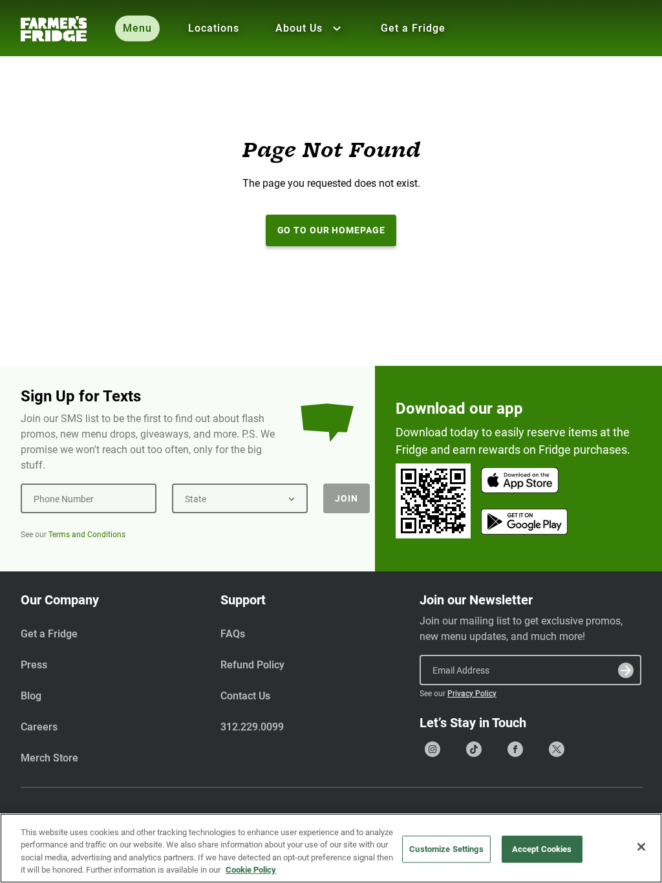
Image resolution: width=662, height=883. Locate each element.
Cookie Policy (251, 870)
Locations (213, 28)
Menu (137, 28)
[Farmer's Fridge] (54, 28)
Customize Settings (446, 849)
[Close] (641, 847)
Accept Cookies (542, 849)
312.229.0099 (252, 727)
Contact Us (245, 696)
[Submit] (626, 670)
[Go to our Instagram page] (432, 749)
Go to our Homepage (331, 230)
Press (34, 665)
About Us (299, 28)
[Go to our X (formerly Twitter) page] (557, 749)
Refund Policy (252, 665)
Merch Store (49, 758)
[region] (331, 848)
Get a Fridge (413, 28)
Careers (39, 727)
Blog (31, 696)
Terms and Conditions (86, 534)
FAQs (232, 634)
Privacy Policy (471, 693)
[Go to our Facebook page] (515, 749)
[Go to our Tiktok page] (474, 749)
